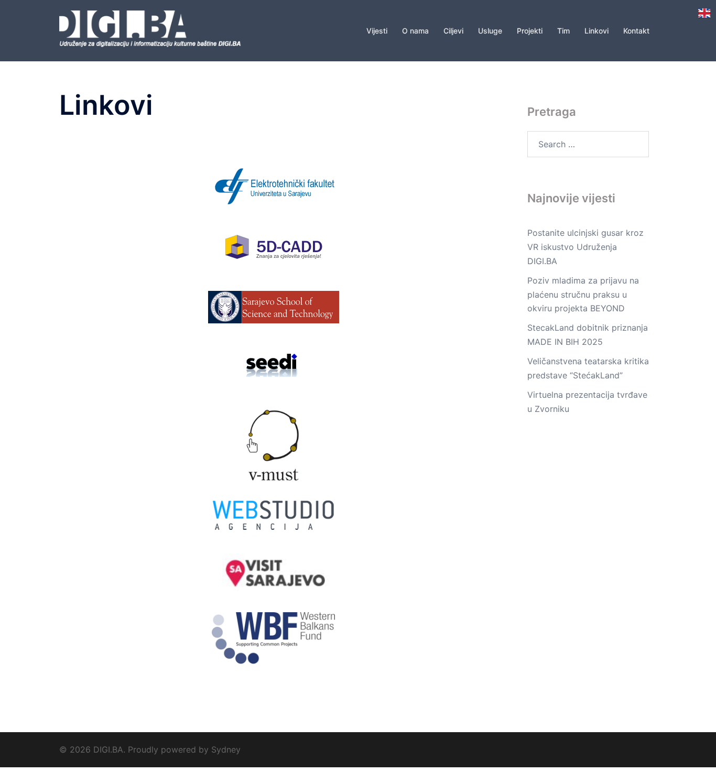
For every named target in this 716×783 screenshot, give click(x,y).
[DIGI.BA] (153, 30)
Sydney (226, 749)
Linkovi (596, 30)
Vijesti (376, 30)
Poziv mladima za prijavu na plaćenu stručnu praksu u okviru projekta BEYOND (583, 294)
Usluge (490, 30)
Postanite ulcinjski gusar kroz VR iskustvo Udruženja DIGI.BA (585, 246)
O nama (415, 30)
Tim (563, 30)
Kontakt (636, 30)
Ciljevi (453, 30)
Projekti (530, 30)
